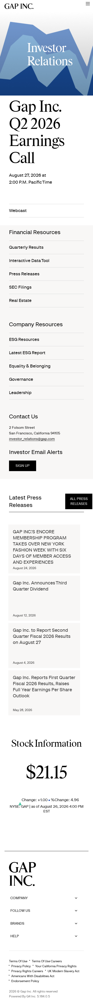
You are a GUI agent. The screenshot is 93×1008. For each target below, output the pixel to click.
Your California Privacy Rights (56, 966)
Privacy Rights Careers (27, 971)
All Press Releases (79, 501)
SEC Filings (20, 287)
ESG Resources (24, 339)
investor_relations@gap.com (32, 439)
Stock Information (46, 744)
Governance (21, 379)
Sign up (23, 466)
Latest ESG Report (27, 353)
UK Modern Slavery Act (63, 971)
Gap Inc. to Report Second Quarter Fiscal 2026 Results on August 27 (41, 636)
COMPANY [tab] (19, 898)
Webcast (18, 210)
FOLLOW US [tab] (20, 910)
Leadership (20, 392)
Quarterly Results (26, 247)
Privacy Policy (21, 966)
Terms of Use (18, 961)
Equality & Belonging (30, 366)
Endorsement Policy (25, 981)
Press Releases (24, 274)
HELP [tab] (14, 936)
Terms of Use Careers (47, 961)
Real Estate (20, 300)
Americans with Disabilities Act (32, 976)
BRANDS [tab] (17, 923)
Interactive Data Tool (29, 260)
